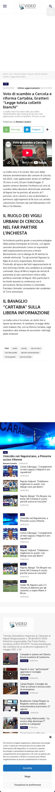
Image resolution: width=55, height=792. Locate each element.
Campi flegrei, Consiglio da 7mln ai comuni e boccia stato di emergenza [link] (35, 686)
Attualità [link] (24, 713)
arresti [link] (15, 348)
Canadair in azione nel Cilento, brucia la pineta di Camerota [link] (35, 656)
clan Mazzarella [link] (11, 353)
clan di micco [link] (36, 348)
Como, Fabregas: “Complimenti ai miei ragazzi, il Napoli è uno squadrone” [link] (36, 469)
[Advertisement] (27, 42)
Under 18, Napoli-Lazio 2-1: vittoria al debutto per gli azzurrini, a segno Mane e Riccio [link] (33, 589)
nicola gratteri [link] (10, 357)
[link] (51, 12)
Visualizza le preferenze (27, 784)
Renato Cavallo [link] (23, 122)
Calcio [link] (6, 475)
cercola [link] (24, 348)
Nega (27, 776)
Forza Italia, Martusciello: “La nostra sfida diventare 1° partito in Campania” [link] (34, 721)
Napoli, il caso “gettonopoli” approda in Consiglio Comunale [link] (34, 672)
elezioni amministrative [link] (30, 353)
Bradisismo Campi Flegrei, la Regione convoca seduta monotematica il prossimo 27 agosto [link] (35, 705)
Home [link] (5, 74)
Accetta (27, 768)
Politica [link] (24, 727)
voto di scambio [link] (25, 357)
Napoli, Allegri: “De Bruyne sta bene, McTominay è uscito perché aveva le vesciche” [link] (35, 499)
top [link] (10, 74)
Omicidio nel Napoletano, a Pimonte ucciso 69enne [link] (34, 519)
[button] (50, 737)
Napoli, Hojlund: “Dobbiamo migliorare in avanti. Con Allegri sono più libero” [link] (34, 484)
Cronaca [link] (24, 661)
